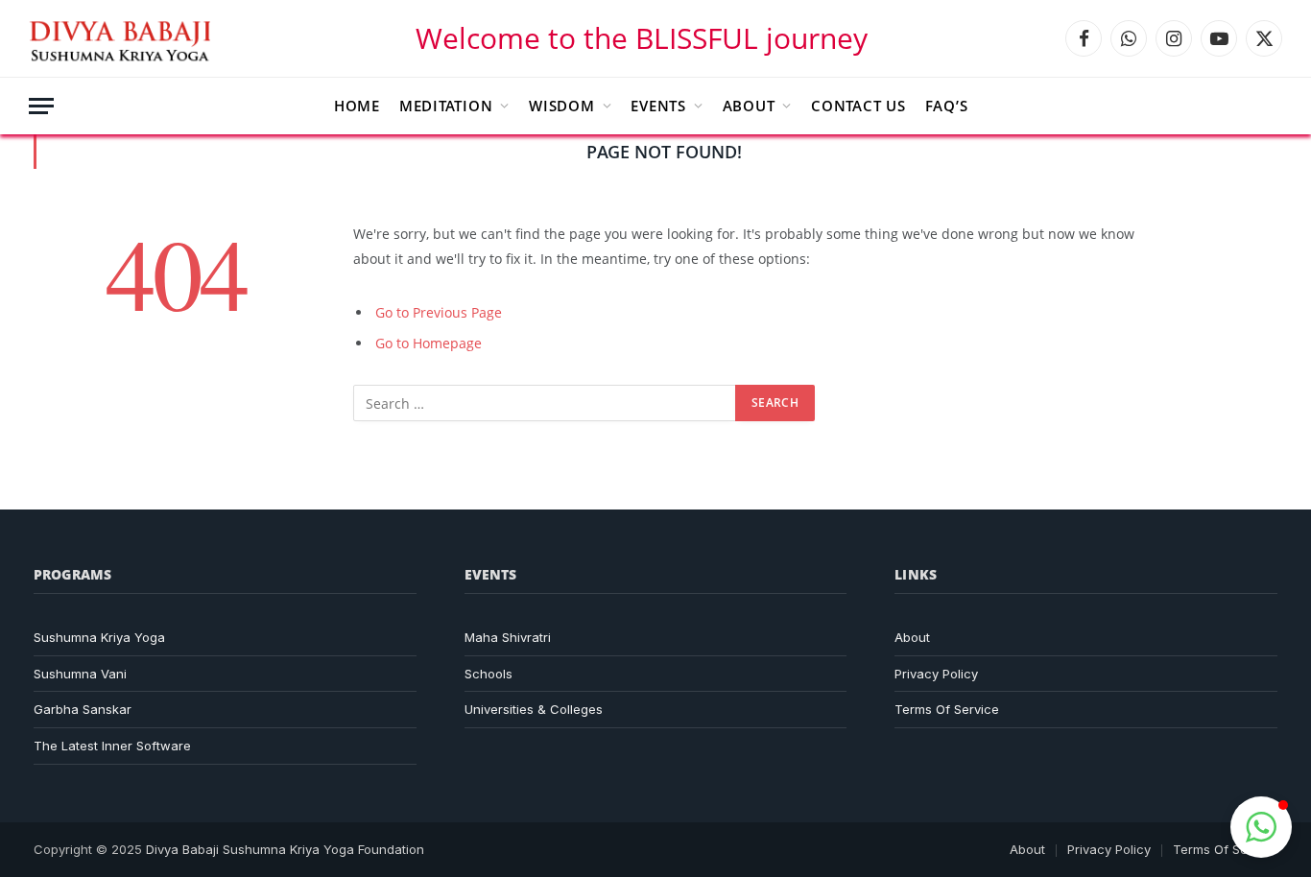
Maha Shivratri (508, 637)
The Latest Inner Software (112, 745)
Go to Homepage (428, 343)
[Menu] (41, 106)
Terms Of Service (946, 709)
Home (357, 105)
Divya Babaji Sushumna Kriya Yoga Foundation (285, 849)
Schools (488, 673)
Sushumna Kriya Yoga (99, 637)
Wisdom (562, 105)
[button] (1261, 827)
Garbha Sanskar (82, 709)
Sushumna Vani (80, 673)
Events (658, 105)
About (749, 105)
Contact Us (858, 105)
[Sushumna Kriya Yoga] (124, 38)
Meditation (446, 105)
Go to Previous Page (438, 312)
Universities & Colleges (534, 709)
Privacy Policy (936, 673)
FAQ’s (946, 105)
